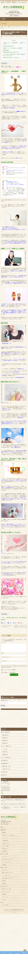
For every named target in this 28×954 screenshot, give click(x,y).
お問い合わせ (4, 848)
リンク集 (4, 899)
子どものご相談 (5, 853)
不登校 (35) (5, 751)
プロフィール (4, 837)
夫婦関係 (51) (5, 763)
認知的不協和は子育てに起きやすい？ (11, 52)
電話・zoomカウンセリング (7, 872)
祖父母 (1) (4, 775)
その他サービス (5, 886)
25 (2, 790)
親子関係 (23, 617)
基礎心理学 (9, 617)
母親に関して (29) (6, 766)
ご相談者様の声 (5, 840)
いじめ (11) (4, 749)
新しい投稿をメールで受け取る (8, 672)
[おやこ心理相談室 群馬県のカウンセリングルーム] (14, 8)
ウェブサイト (4, 661)
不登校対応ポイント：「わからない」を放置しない (14, 807)
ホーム (3, 827)
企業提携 (4, 894)
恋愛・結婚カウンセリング (7, 878)
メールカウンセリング (6, 862)
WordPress (10, 910)
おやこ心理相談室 (12, 909)
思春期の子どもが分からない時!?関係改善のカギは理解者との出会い (20, 627)
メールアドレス (5, 657)
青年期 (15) (5, 743)
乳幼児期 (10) (5, 735)
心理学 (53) (5, 772)
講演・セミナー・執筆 (6, 888)
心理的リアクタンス (15, 617)
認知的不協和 (6, 50)
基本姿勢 (4, 832)
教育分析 (4, 880)
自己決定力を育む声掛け (8, 46)
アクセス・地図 (5, 845)
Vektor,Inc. (23, 910)
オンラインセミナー (6, 891)
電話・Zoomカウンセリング (7, 859)
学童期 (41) (5, 737)
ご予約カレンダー (5, 843)
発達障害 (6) (5, 754)
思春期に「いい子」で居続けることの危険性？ (13, 48)
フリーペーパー (5, 896)
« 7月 (2, 793)
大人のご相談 (4, 867)
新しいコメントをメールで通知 (8, 669)
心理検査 (4, 864)
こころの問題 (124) (6, 746)
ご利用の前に (4, 851)
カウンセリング (5, 856)
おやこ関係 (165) (6, 732)
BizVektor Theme (16, 910)
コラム (3, 902)
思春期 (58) (5, 740)
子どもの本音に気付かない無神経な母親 (12, 799)
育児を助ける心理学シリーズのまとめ (11, 57)
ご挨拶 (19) (5, 760)
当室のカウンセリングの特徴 (7, 835)
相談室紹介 (4, 829)
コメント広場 (4, 904)
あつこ (24, 799)
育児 (20, 617)
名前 (2, 653)
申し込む (3, 705)
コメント (3, 642)
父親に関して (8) (6, 769)
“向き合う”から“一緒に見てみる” (10, 804)
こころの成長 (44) (6, 757)
